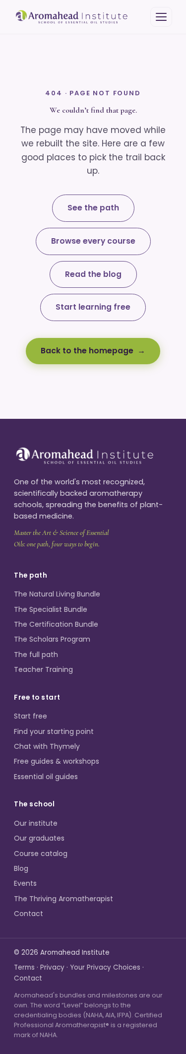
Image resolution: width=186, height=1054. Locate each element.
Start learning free (93, 307)
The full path (36, 654)
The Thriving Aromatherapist (63, 899)
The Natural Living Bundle (57, 594)
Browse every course (93, 241)
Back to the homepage (87, 350)
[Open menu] (161, 17)
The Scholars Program (52, 639)
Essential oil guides (46, 777)
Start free (30, 716)
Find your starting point (54, 731)
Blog (21, 868)
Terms (24, 967)
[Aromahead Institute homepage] (71, 17)
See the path (93, 207)
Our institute (36, 823)
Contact (28, 914)
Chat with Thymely (47, 746)
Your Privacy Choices (105, 967)
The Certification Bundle (56, 624)
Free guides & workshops (56, 761)
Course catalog (40, 853)
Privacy (52, 967)
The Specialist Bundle (50, 609)
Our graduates (39, 838)
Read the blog (93, 274)
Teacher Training (43, 669)
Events (25, 883)
